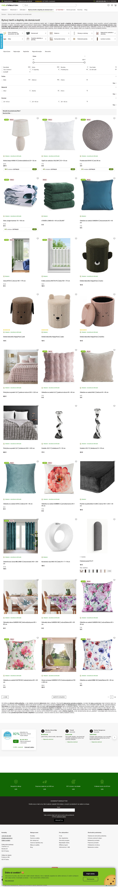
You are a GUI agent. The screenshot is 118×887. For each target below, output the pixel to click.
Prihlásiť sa (59, 820)
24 (115, 697)
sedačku (11, 709)
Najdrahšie (26, 51)
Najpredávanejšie (37, 51)
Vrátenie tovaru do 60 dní (25, 1)
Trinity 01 (81, 571)
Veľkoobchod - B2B (64, 847)
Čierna (74, 80)
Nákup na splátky (34, 845)
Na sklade (16, 67)
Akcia (45, 67)
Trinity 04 (104, 571)
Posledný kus (74, 69)
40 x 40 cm (74, 101)
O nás (60, 836)
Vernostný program (64, 840)
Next (114, 737)
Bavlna (45, 90)
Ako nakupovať (34, 840)
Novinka (74, 67)
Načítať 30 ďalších (59, 697)
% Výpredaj (45, 69)
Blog (31, 847)
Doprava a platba (34, 838)
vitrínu (26, 709)
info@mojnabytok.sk (7, 838)
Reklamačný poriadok (93, 840)
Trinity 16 (97, 571)
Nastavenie (90, 879)
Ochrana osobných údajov (95, 838)
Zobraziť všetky (29, 747)
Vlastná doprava (8, 1)
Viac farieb (103, 67)
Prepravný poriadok (93, 842)
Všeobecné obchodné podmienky (97, 836)
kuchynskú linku (47, 709)
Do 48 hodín (103, 69)
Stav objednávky (63, 838)
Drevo (74, 90)
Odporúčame (6, 51)
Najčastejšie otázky (64, 842)
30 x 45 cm (16, 101)
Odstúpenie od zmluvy (94, 845)
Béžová (45, 80)
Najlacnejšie (17, 51)
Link (16, 789)
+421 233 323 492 (106, 1)
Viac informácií (9, 880)
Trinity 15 (93, 571)
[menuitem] (5, 10)
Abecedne (48, 51)
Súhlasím (90, 874)
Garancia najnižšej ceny (36, 842)
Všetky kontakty (6, 840)
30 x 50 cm (45, 101)
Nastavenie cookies (93, 847)
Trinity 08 (85, 571)
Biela (16, 80)
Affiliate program (63, 845)
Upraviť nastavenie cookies (39, 885)
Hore (5, 697)
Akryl (16, 90)
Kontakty (32, 836)
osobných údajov (61, 816)
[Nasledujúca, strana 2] (111, 697)
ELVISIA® (16, 72)
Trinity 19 (101, 571)
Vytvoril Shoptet (112, 885)
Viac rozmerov (16, 69)
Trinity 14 (89, 571)
